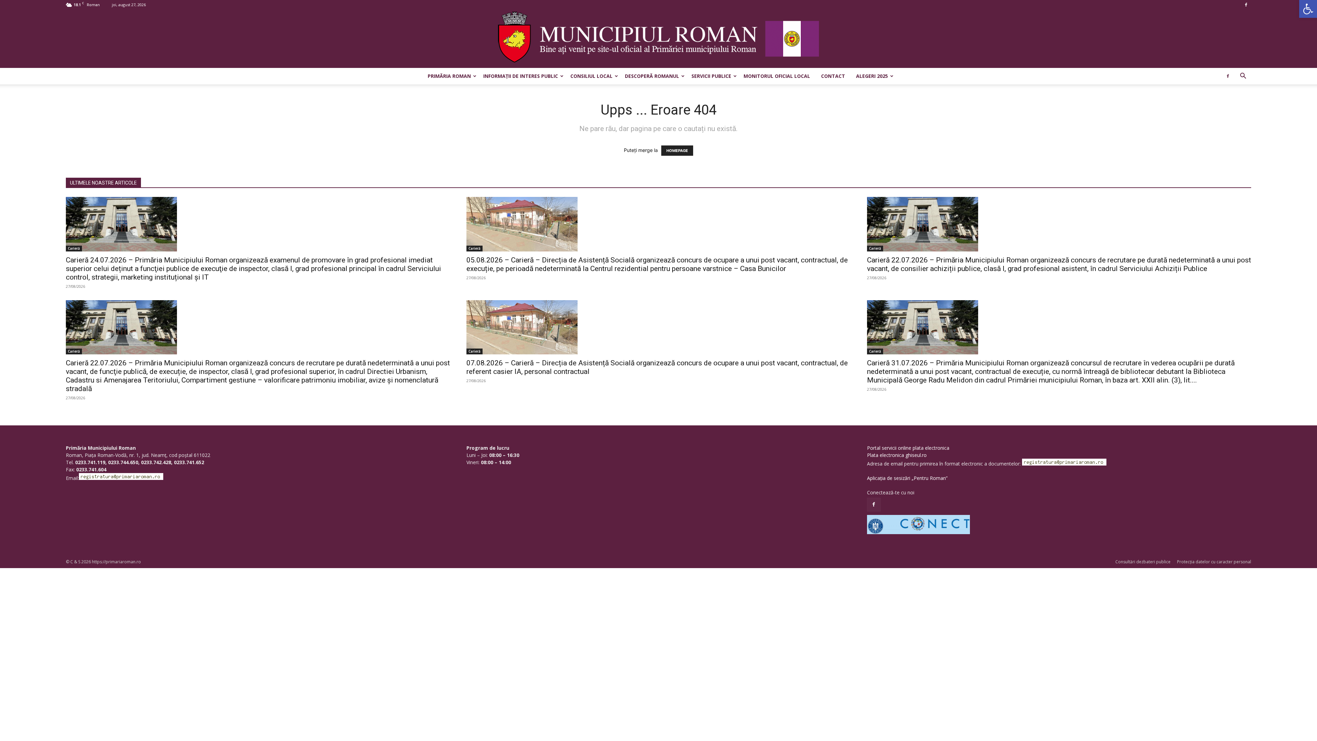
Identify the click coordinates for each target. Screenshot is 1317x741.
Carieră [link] (74, 248)
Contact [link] (833, 76)
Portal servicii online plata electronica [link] (908, 448)
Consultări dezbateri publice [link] (1143, 562)
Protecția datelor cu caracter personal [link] (1214, 562)
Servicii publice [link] (711, 76)
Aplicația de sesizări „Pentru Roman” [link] (907, 478)
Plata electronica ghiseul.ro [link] (897, 455)
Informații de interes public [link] (520, 76)
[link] (1308, 9)
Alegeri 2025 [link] (872, 76)
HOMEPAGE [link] (677, 150)
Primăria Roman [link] (449, 76)
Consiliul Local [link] (591, 76)
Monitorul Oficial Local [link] (777, 76)
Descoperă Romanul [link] (652, 76)
